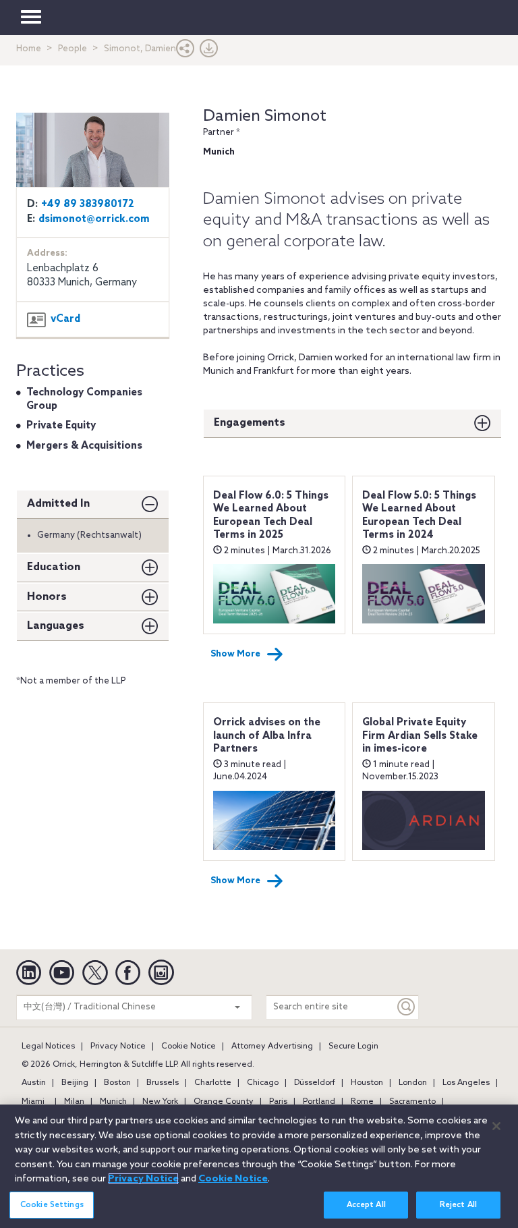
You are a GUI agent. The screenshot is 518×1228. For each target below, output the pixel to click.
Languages (55, 625)
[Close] (496, 1126)
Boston (117, 1083)
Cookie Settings (52, 1205)
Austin (34, 1083)
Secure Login (353, 1046)
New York (160, 1102)
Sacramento (412, 1102)
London (413, 1083)
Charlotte (212, 1083)
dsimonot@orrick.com (94, 219)
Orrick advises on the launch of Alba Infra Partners (266, 736)
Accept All (366, 1205)
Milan (74, 1102)
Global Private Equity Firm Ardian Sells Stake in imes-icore (420, 736)
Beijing (74, 1083)
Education (53, 567)
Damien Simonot (264, 116)
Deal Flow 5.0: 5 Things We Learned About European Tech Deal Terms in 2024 (419, 516)
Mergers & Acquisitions (84, 446)
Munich (113, 1102)
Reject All (458, 1205)
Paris (278, 1102)
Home (28, 49)
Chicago (263, 1083)
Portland (319, 1102)
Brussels (162, 1083)
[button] (185, 51)
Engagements (249, 422)
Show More (235, 654)
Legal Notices (48, 1046)
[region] (259, 1166)
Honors (47, 596)
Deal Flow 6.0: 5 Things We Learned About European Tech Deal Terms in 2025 (270, 516)
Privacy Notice (118, 1046)
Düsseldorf (314, 1083)
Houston (367, 1083)
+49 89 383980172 (87, 204)
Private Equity (61, 426)
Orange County (224, 1102)
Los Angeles (466, 1083)
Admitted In (58, 503)
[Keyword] (407, 1007)
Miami (33, 1102)
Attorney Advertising (272, 1046)
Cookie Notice (188, 1046)
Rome (362, 1102)
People (72, 49)
